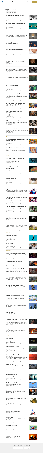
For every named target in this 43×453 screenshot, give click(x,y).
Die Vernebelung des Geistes (12, 346)
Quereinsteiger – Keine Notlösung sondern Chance (16, 399)
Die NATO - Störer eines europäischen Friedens (15, 296)
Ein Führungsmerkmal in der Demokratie (15, 253)
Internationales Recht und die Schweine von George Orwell (16, 198)
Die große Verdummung (11, 189)
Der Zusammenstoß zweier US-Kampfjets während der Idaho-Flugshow (16, 94)
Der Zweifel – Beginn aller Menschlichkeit (15, 23)
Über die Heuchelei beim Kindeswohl (14, 49)
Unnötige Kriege (9, 417)
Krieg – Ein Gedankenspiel (12, 85)
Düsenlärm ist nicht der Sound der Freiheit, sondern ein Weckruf (16, 219)
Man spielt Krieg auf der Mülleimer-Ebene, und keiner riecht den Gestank (16, 88)
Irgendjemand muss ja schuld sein (12, 43)
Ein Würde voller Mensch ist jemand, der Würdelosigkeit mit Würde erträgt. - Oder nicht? (16, 105)
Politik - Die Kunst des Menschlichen (14, 390)
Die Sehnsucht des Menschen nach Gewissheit (14, 112)
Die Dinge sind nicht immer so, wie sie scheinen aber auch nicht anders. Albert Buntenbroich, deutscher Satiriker (16, 36)
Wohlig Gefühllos (10, 329)
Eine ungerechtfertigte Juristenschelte (12, 161)
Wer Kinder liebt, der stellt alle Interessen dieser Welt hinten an (16, 17)
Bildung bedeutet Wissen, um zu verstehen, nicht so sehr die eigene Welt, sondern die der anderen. (16, 170)
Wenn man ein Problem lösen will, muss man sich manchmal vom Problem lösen (17, 131)
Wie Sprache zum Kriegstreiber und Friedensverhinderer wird (17, 77)
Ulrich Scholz (10, 19)
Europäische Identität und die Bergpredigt (16, 206)
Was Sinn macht (9, 338)
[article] (21, 18)
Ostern (7, 435)
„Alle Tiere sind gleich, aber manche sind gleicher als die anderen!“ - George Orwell (16, 200)
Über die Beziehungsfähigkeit (11, 245)
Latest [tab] (7, 12)
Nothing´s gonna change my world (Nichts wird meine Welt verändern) (16, 269)
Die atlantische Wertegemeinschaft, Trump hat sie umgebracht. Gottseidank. (14, 209)
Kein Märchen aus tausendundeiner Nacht (13, 384)
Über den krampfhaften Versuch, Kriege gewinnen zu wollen (16, 262)
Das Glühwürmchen (10, 34)
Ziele (7, 410)
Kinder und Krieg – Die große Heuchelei (15, 15)
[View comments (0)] (13, 20)
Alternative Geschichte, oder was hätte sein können (15, 298)
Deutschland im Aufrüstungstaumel (14, 285)
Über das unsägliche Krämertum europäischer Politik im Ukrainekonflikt (16, 306)
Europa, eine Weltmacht (11, 304)
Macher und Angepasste (11, 235)
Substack (16, 450)
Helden (7, 68)
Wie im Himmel (9, 243)
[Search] (28, 2)
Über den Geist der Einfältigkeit (11, 313)
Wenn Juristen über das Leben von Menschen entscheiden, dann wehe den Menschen (16, 123)
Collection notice (28, 445)
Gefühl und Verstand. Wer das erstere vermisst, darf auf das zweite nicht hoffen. (16, 255)
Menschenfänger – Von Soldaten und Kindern (16, 225)
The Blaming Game (10, 42)
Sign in (39, 1)
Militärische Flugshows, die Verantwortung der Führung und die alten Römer (16, 97)
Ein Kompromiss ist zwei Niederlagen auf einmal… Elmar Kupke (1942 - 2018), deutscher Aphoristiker (16, 279)
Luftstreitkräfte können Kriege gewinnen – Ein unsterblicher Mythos (17, 140)
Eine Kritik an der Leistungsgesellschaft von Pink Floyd (15, 330)
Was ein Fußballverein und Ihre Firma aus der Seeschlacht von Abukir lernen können (16, 366)
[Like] (6, 28)
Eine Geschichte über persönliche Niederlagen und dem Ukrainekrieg (16, 26)
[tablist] (11, 13)
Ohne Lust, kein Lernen (11, 374)
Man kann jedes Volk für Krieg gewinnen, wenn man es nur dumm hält (16, 115)
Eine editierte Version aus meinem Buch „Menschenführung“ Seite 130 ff (16, 419)
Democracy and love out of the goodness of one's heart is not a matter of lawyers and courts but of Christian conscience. (17, 181)
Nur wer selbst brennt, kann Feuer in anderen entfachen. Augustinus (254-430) (16, 377)
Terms (24, 445)
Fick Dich (8, 76)
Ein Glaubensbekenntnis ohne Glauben (13, 436)
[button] (18, 5)
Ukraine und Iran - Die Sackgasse (14, 129)
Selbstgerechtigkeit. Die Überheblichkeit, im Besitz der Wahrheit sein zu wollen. (15, 392)
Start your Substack (18, 448)
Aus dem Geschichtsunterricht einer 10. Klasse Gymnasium (16, 271)
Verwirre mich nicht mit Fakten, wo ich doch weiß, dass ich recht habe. (16, 349)
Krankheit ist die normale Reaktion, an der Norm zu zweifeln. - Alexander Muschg (16, 51)
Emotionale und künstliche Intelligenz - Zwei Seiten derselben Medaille (16, 320)
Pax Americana (9, 59)
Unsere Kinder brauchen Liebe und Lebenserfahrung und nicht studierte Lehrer (16, 401)
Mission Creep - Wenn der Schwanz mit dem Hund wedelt (16, 355)
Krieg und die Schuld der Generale (14, 261)
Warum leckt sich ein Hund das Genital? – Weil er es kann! (16, 142)
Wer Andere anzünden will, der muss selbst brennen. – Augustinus (15, 227)
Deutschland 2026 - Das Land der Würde (15, 103)
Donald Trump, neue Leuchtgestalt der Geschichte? (15, 148)
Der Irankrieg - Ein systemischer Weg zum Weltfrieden (15, 150)
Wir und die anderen (9, 426)
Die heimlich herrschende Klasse (13, 120)
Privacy (21, 445)
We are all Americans (11, 178)
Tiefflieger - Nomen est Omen (13, 217)
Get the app (27, 448)
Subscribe (34, 1)
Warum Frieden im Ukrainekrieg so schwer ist (16, 277)
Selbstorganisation (10, 364)
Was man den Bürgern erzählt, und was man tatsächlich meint (16, 287)
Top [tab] (10, 12)
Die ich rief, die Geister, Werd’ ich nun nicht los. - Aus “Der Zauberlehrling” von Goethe (16, 237)
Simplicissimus (9, 312)
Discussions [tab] (14, 12)
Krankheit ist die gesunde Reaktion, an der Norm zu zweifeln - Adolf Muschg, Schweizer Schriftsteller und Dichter (17, 340)
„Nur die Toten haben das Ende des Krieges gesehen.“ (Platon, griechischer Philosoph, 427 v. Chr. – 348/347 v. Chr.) (17, 358)
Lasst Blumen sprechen (11, 425)
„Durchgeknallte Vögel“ (11, 382)
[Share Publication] (30, 2)
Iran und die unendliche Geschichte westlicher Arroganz (14, 167)
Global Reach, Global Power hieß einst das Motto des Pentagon (15, 62)
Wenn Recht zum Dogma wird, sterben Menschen (15, 159)
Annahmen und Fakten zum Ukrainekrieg (13, 411)
